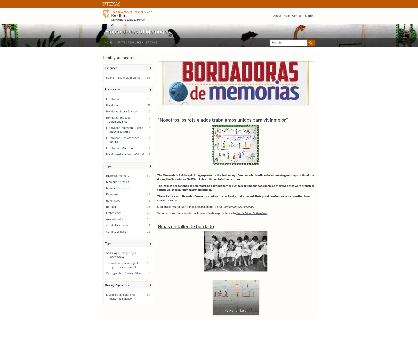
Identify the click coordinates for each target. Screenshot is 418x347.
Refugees (112, 194)
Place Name (112, 89)
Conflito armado (116, 231)
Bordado (111, 206)
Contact (297, 15)
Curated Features (128, 42)
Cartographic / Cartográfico (123, 273)
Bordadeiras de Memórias (251, 213)
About (277, 15)
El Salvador (113, 99)
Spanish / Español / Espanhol (123, 77)
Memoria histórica (117, 182)
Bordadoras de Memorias (237, 206)
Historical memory (117, 175)
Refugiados (113, 200)
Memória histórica (117, 188)
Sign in (309, 15)
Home (108, 42)
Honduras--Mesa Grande (121, 111)
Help (287, 15)
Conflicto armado (117, 225)
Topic (108, 166)
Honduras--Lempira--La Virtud (125, 154)
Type (108, 243)
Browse (151, 42)
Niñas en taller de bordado (186, 226)
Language (111, 68)
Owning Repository (117, 285)
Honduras (112, 105)
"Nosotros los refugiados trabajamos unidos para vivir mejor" (223, 120)
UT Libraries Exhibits (127, 15)
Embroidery (113, 213)
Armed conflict (115, 219)
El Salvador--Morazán (119, 148)
